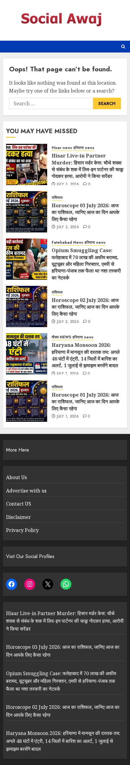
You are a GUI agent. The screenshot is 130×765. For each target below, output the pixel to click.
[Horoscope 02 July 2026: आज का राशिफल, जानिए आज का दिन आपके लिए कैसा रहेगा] (26, 306)
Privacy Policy (22, 530)
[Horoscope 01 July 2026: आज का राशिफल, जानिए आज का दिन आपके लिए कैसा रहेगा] (26, 401)
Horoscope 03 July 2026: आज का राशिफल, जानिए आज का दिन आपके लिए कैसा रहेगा (85, 212)
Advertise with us (26, 490)
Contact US (18, 503)
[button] (123, 46)
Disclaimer (18, 517)
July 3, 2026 (68, 184)
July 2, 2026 (68, 322)
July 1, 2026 (68, 373)
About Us (16, 477)
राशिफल (57, 197)
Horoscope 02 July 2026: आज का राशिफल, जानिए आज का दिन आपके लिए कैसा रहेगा (85, 307)
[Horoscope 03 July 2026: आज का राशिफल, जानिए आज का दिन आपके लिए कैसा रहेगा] (26, 211)
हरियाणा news (83, 148)
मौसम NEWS (61, 337)
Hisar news (62, 148)
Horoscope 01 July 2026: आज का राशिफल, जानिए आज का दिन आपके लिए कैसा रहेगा (85, 401)
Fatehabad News (67, 242)
